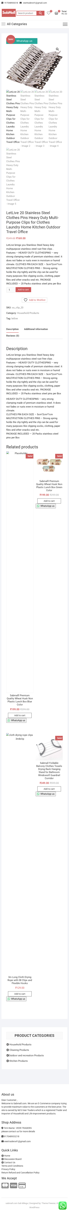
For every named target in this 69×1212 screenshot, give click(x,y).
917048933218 (11, 3)
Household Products (28, 313)
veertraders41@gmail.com (34, 3)
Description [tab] (12, 329)
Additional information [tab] (36, 329)
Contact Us (9, 1162)
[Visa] (13, 1185)
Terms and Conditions (12, 1166)
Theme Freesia (48, 1203)
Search (40, 13)
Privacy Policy (8, 1169)
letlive (14, 318)
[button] (57, 49)
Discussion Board (13, 1159)
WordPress (34, 1207)
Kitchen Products (18, 1060)
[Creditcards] (22, 1185)
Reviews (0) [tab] (12, 335)
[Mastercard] (5, 1185)
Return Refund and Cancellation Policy (20, 1172)
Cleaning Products (19, 1050)
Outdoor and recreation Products (26, 1055)
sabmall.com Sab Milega (17, 1203)
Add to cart (23, 289)
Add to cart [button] (19, 715)
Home (7, 1155)
